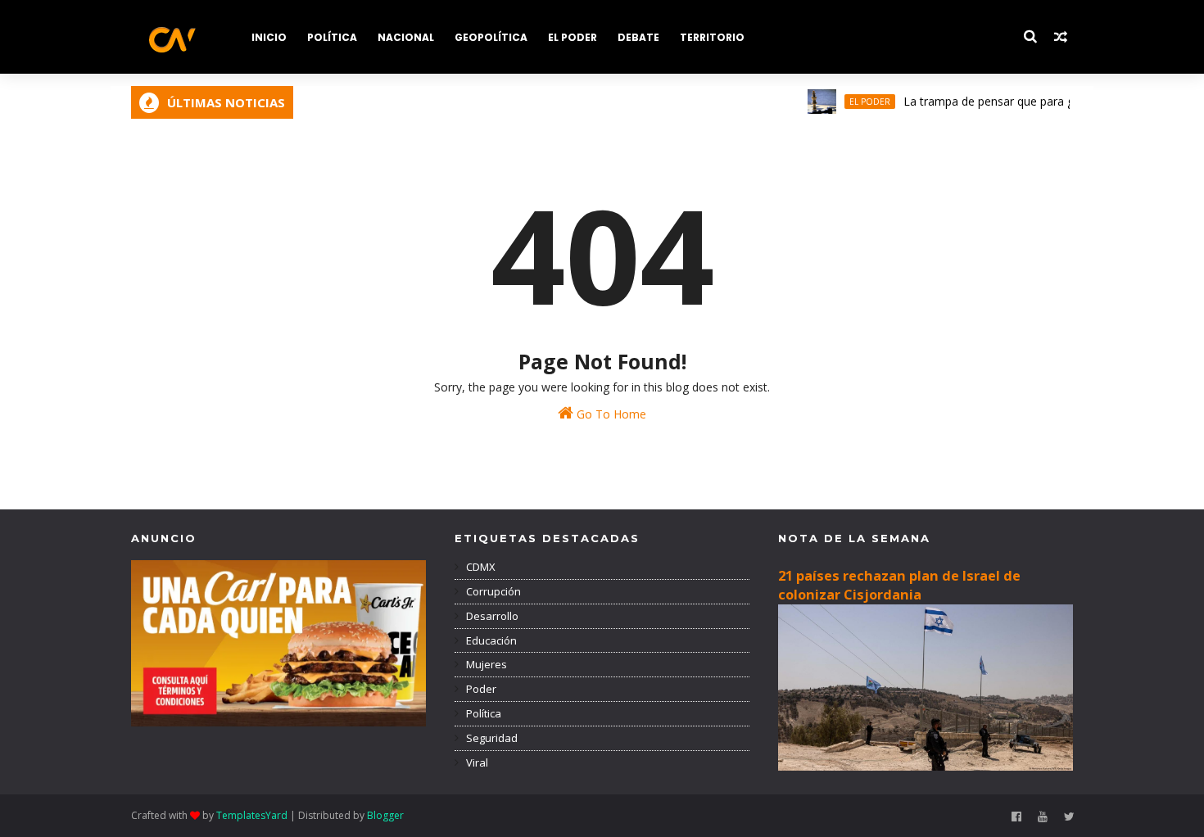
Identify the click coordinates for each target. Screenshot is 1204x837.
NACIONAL (406, 37)
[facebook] (1016, 817)
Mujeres (485, 664)
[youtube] (1043, 817)
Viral (476, 762)
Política (482, 713)
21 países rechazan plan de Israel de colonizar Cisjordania (899, 585)
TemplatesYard (251, 815)
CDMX (480, 566)
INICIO (269, 37)
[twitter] (1069, 817)
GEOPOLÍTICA (491, 37)
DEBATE (638, 37)
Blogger (385, 815)
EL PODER (572, 37)
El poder (857, 101)
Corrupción (492, 591)
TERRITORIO (712, 37)
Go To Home (609, 414)
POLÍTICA (332, 37)
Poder (480, 688)
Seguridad (491, 738)
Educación (490, 640)
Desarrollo (491, 616)
